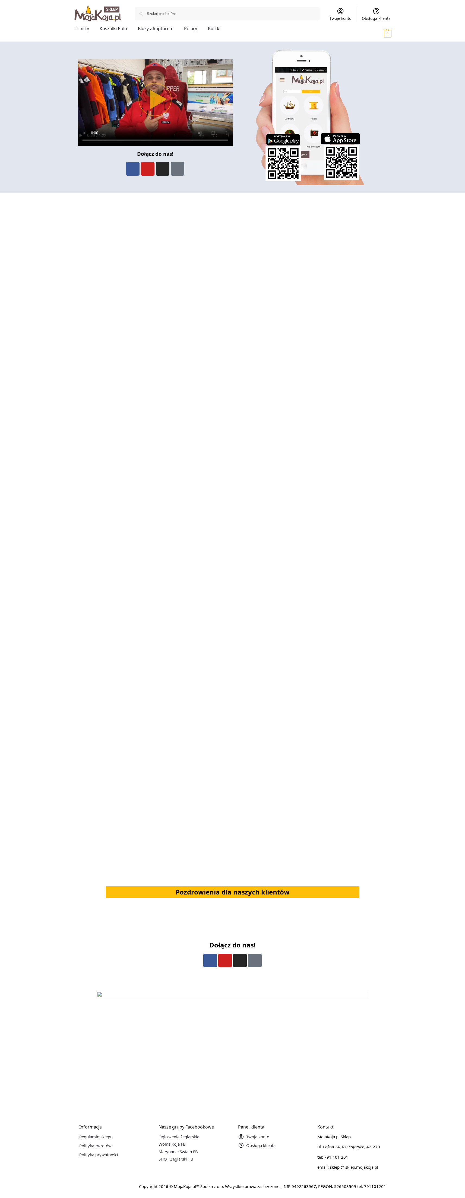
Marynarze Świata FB (178, 1151)
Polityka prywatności (98, 1154)
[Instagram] (162, 169)
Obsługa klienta (376, 18)
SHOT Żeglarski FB (176, 1159)
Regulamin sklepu (96, 1136)
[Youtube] (147, 169)
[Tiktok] (177, 169)
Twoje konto (340, 18)
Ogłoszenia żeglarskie (179, 1136)
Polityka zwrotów (95, 1145)
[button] (380, 33)
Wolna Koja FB (172, 1144)
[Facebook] (133, 169)
